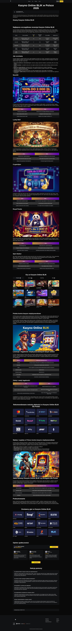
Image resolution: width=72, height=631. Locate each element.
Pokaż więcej (36, 562)
